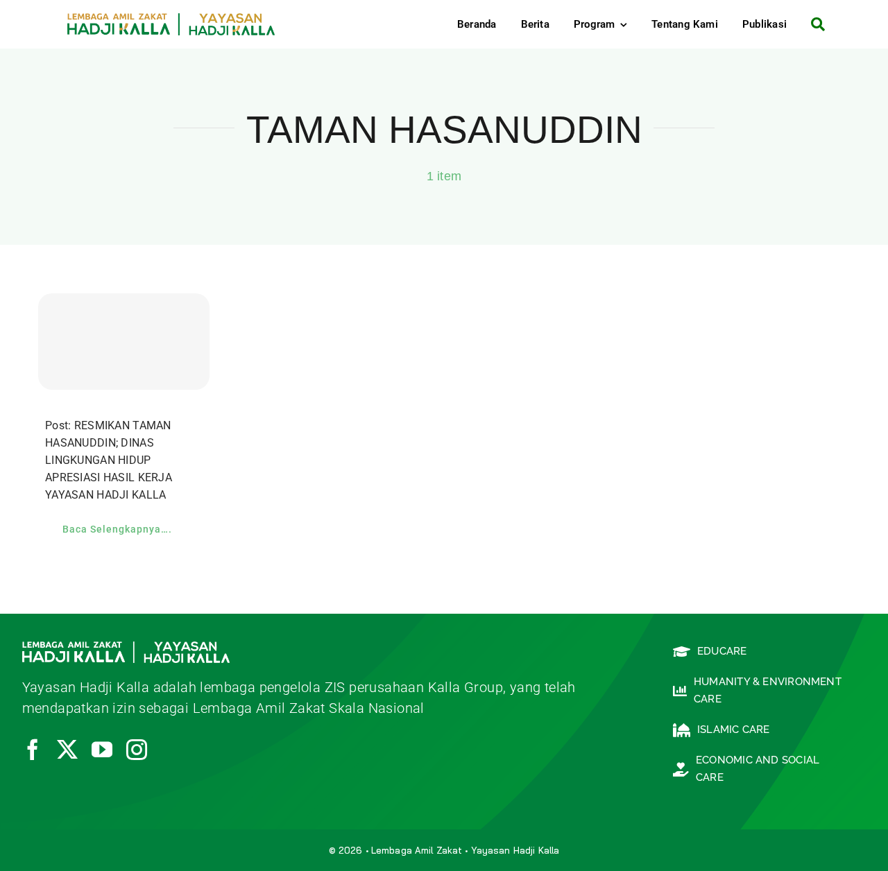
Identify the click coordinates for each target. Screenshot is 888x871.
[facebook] (32, 749)
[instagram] (136, 749)
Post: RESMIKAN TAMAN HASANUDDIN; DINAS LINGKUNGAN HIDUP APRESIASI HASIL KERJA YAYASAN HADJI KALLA (108, 460)
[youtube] (102, 749)
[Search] (813, 24)
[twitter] (67, 749)
